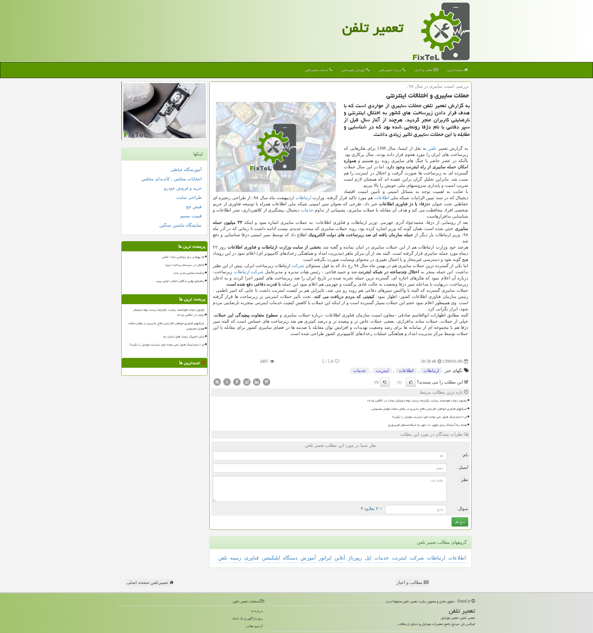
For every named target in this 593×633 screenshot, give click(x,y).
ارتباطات (303, 197)
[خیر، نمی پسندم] (385, 382)
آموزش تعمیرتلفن (354, 70)
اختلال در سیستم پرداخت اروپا (185, 265)
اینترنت (382, 370)
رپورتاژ (355, 557)
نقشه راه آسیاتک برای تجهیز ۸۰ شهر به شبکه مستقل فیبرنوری (427, 425)
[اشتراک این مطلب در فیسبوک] (237, 381)
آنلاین (339, 557)
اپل (368, 557)
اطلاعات (381, 197)
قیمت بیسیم (191, 216)
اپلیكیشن (271, 557)
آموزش (308, 557)
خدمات (307, 210)
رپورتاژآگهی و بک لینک (247, 618)
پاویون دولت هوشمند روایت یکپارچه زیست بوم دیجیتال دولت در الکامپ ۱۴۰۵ (417, 400)
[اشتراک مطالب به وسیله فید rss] (217, 381)
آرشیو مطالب (254, 626)
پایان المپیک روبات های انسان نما (183, 336)
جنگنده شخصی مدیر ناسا (189, 273)
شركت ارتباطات (249, 272)
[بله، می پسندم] (411, 382)
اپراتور (325, 557)
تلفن (432, 148)
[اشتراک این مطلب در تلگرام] (246, 381)
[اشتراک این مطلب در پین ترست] (266, 381)
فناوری (251, 557)
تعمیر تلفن (372, 27)
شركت (298, 265)
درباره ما (257, 611)
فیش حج (194, 206)
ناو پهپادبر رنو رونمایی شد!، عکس (183, 257)
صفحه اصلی (456, 70)
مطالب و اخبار (424, 70)
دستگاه (290, 557)
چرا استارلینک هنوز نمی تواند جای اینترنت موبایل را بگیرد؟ (429, 417)
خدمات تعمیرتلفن (317, 70)
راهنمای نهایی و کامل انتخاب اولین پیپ (180, 281)
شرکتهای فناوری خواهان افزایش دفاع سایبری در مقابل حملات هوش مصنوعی (419, 409)
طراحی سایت (189, 197)
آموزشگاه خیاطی (186, 169)
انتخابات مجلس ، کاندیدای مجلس (171, 179)
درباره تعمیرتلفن (390, 70)
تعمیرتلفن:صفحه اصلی (148, 582)
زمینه (235, 557)
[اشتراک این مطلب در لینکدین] (256, 381)
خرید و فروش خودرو (183, 188)
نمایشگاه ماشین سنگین (180, 225)
